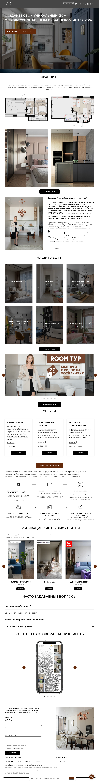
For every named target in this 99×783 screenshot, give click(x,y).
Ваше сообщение (10, 735)
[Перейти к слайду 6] (48, 398)
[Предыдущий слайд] (3, 375)
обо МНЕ (26, 3)
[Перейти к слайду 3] (44, 398)
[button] (20, 31)
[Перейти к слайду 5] (47, 398)
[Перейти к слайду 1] (44, 696)
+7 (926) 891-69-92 (63, 761)
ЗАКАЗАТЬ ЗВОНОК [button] (68, 3)
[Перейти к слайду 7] (50, 398)
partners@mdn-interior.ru (35, 765)
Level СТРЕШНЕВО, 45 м (49, 323)
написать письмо (13, 757)
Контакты (49, 3)
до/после (33, 4)
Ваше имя (8, 728)
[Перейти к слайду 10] (54, 398)
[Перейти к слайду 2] (43, 398)
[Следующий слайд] (95, 375)
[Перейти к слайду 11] (55, 398)
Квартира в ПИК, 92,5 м (80, 323)
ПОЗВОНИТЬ (61, 757)
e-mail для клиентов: (13, 761)
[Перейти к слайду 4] (48, 696)
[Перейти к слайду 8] (51, 398)
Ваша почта (8, 720)
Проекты (38, 3)
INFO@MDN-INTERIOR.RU (33, 761)
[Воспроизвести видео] (49, 375)
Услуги (44, 3)
